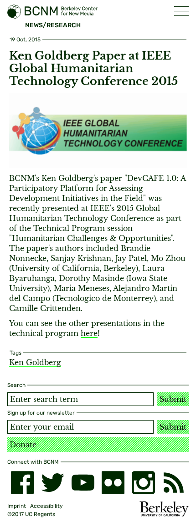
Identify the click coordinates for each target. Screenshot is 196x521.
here (89, 333)
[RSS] (174, 482)
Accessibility (46, 506)
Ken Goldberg (35, 362)
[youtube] (83, 482)
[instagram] (143, 482)
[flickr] (113, 482)
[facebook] (22, 482)
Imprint (16, 506)
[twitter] (52, 482)
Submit (173, 399)
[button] (181, 11)
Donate (23, 444)
